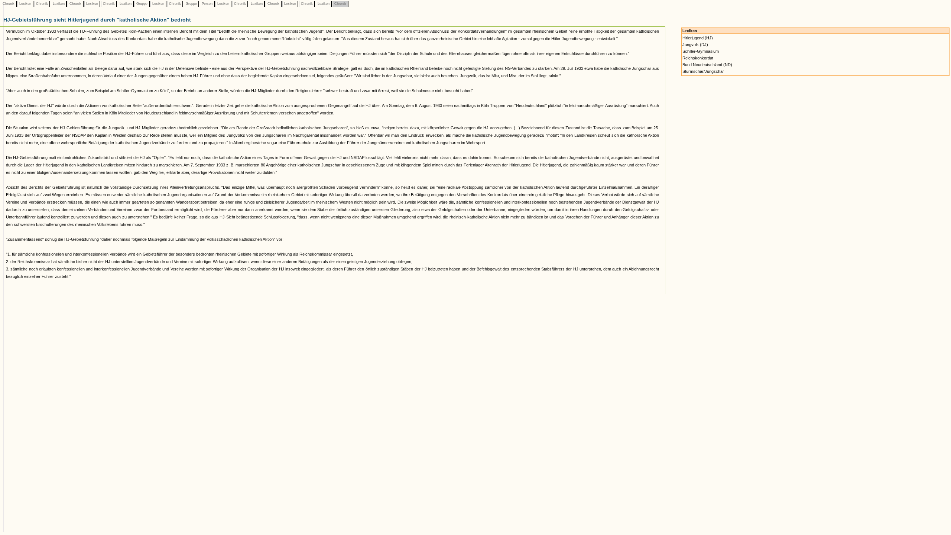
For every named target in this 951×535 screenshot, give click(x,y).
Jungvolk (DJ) (695, 44)
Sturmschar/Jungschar (703, 71)
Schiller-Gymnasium (700, 51)
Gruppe (142, 4)
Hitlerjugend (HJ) (697, 38)
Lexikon (25, 4)
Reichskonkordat (697, 58)
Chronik (8, 4)
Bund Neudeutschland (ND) (707, 64)
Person (207, 4)
